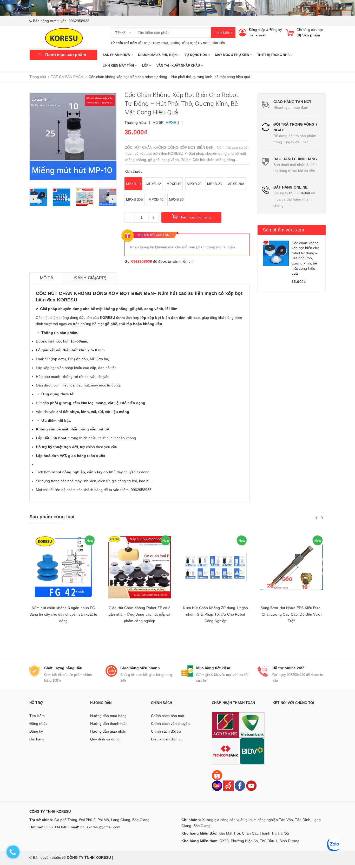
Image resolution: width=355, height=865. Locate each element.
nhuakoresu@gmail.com (100, 827)
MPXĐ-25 (214, 184)
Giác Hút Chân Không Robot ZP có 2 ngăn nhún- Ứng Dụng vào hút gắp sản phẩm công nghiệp (140, 614)
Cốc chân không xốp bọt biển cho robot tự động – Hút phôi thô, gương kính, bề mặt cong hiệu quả (305, 258)
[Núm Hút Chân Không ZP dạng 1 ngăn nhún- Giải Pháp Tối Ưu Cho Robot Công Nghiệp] (215, 567)
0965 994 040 (55, 827)
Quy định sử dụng (105, 739)
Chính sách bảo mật (167, 716)
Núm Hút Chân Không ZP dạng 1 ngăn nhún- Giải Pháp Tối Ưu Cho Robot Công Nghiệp (215, 614)
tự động (175, 43)
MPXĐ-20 (194, 184)
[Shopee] (217, 775)
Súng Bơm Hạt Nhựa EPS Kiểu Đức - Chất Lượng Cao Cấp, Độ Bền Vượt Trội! (292, 614)
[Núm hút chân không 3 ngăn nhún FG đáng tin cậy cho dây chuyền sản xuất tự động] (63, 567)
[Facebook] (240, 785)
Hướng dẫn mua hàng (108, 716)
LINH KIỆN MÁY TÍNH (119, 65)
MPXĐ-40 (156, 200)
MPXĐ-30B (134, 200)
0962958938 (79, 21)
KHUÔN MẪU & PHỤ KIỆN (158, 55)
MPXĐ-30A (235, 184)
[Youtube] (251, 785)
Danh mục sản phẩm (65, 55)
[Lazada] (217, 785)
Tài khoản (258, 35)
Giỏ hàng (36, 739)
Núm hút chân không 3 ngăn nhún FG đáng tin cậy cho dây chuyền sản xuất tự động (63, 614)
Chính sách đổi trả (166, 731)
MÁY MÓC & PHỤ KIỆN (232, 55)
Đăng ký (275, 30)
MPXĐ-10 (133, 184)
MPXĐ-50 (176, 200)
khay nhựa (160, 43)
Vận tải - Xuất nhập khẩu (178, 65)
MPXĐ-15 (174, 184)
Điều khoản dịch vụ (166, 739)
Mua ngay (292, 638)
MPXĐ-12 (153, 184)
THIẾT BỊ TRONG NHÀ (274, 55)
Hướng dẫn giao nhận (108, 731)
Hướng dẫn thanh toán (109, 723)
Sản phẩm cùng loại (51, 516)
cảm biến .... (220, 43)
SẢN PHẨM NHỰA (117, 55)
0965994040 (299, 193)
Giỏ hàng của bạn (310, 30)
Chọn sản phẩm (63, 638)
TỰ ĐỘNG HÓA (196, 55)
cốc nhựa (145, 43)
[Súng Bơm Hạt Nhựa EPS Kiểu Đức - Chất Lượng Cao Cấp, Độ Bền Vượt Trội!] (292, 567)
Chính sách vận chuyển (170, 723)
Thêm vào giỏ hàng (195, 217)
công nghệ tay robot (196, 43)
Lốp (145, 65)
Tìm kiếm (223, 32)
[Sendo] (228, 785)
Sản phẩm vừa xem (283, 230)
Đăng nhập (257, 30)
